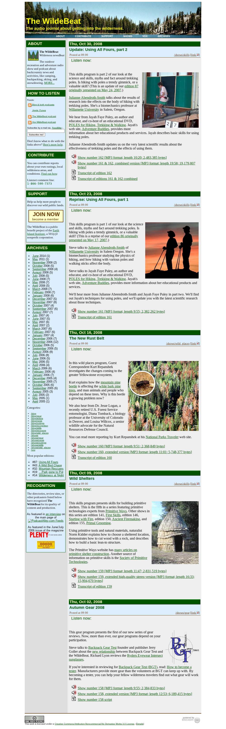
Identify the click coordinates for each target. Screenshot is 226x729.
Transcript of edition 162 (95, 173)
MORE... (49, 82)
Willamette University (84, 109)
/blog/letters (37, 418)
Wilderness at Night (51, 475)
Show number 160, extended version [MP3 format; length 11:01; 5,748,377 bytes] (135, 452)
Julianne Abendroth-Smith (87, 97)
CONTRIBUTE (83, 36)
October (37, 265)
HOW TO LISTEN (44, 93)
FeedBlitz (57, 128)
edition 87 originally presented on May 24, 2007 (103, 88)
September (39, 269)
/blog (33, 413)
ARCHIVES (164, 36)
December (38, 299)
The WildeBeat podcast (44, 116)
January (37, 295)
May (35, 259)
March (36, 289)
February (38, 292)
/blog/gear (36, 416)
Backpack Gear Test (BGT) (138, 667)
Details (139, 724)
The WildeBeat (53, 21)
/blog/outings (37, 423)
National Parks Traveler (162, 437)
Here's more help (53, 144)
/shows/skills (37, 445)
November (38, 262)
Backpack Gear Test (102, 647)
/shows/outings (38, 442)
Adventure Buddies (95, 129)
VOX (144, 36)
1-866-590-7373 (39, 183)
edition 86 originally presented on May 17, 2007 (103, 238)
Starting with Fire (81, 519)
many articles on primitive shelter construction (103, 552)
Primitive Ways (116, 511)
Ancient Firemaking (126, 519)
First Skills (113, 515)
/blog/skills (36, 428)
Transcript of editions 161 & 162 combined (107, 179)
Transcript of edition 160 (95, 458)
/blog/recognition (39, 425)
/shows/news (37, 440)
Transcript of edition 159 (95, 586)
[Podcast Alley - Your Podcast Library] (46, 520)
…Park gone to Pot (51, 472)
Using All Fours (48, 462)
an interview (53, 514)
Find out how (49, 173)
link (194, 54)
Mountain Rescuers (51, 468)
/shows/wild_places (41, 447)
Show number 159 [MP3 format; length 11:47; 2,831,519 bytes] (122, 571)
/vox (33, 450)
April (35, 285)
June (35, 256)
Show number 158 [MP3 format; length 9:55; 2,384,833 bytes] (121, 688)
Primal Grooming (98, 523)
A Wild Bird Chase (50, 465)
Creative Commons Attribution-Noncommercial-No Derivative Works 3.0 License (94, 724)
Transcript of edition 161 (95, 317)
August (36, 272)
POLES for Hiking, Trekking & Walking (97, 125)
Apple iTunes (39, 110)
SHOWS (127, 36)
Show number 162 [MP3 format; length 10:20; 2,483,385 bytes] (122, 157)
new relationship (103, 651)
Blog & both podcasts (43, 104)
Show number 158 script (95, 699)
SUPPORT (107, 36)
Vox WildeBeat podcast (44, 122)
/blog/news (36, 421)
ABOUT (60, 36)
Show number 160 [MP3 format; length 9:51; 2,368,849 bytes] (121, 446)
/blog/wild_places (40, 433)
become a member (46, 216)
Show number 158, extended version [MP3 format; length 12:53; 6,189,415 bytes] (135, 694)
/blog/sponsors (38, 430)
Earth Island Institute (43, 232)
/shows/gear (37, 438)
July (35, 275)
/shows (34, 435)
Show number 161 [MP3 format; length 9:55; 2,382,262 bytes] (121, 311)
